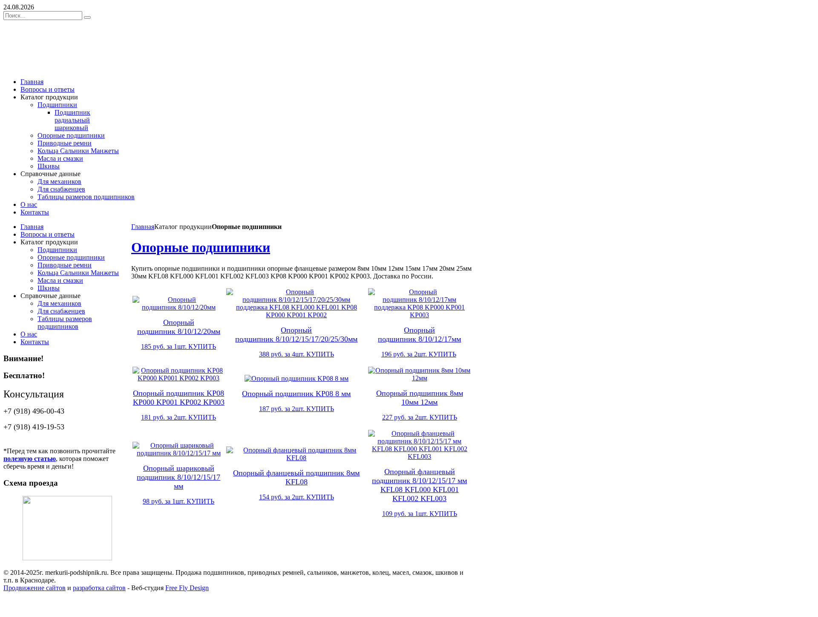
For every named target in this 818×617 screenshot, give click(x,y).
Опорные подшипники (200, 247)
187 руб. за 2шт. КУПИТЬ (296, 408)
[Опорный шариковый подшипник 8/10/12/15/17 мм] (178, 453)
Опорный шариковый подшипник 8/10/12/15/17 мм (178, 477)
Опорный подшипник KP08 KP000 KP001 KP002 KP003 (179, 397)
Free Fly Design (187, 587)
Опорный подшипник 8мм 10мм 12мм (419, 397)
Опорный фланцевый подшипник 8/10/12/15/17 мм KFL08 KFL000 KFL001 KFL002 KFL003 (419, 485)
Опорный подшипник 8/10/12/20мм (178, 327)
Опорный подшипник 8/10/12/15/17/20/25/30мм (296, 334)
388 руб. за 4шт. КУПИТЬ (296, 354)
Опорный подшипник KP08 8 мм (296, 393)
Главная (142, 226)
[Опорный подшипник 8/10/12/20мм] (178, 307)
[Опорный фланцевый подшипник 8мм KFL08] (296, 457)
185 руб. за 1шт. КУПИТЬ (178, 346)
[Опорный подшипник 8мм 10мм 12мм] (419, 378)
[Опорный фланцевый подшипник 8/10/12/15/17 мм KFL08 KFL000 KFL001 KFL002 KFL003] (419, 456)
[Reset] (87, 17)
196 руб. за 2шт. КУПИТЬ (418, 354)
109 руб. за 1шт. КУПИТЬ (419, 513)
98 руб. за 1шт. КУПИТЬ (178, 501)
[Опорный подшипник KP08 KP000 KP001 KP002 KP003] (178, 378)
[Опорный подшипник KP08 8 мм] (297, 378)
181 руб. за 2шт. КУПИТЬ (178, 417)
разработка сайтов (99, 587)
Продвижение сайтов (34, 587)
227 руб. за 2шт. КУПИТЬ (419, 417)
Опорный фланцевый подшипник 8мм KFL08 (296, 477)
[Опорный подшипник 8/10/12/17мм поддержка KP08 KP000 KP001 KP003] (419, 315)
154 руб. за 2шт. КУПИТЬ (296, 497)
